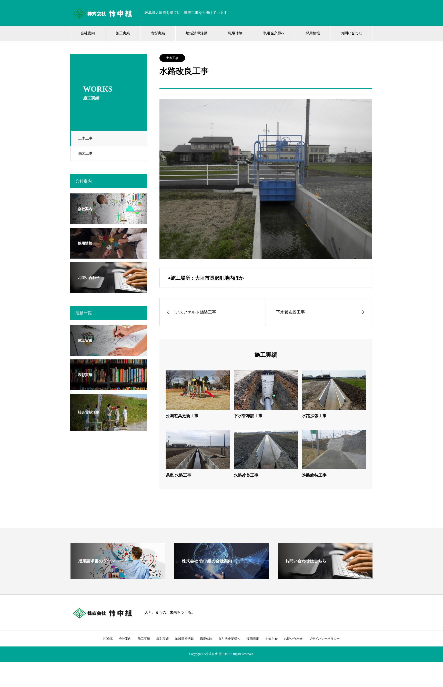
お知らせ (271, 639)
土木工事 (85, 138)
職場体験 (235, 33)
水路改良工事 (246, 475)
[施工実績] (108, 353)
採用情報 (313, 33)
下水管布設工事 (248, 416)
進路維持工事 (314, 475)
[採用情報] (108, 255)
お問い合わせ (351, 33)
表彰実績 (158, 33)
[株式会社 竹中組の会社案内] (221, 577)
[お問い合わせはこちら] (325, 577)
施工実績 (123, 33)
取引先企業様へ (229, 639)
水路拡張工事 (314, 416)
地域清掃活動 (196, 33)
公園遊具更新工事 (182, 416)
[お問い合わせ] (108, 290)
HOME (108, 639)
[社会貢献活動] (108, 427)
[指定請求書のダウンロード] (118, 577)
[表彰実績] (108, 387)
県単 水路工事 (178, 475)
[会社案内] (108, 221)
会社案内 (87, 33)
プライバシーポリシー (324, 639)
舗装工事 (85, 153)
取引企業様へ (274, 33)
